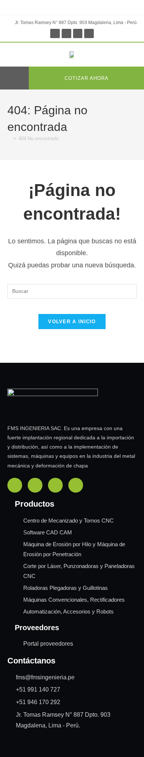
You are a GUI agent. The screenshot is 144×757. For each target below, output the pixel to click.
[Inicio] (9, 138)
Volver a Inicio (72, 321)
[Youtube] (89, 33)
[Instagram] (66, 33)
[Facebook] (14, 485)
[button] (16, 78)
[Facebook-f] (55, 33)
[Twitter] (78, 33)
